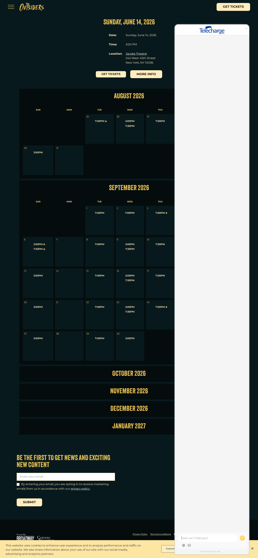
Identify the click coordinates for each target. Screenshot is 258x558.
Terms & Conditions (160, 534)
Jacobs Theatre (136, 54)
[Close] (252, 548)
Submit (29, 502)
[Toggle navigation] (11, 7)
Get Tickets (233, 6)
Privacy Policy (140, 534)
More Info (146, 74)
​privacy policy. (80, 489)
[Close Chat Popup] (246, 28)
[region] (129, 549)
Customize (172, 548)
